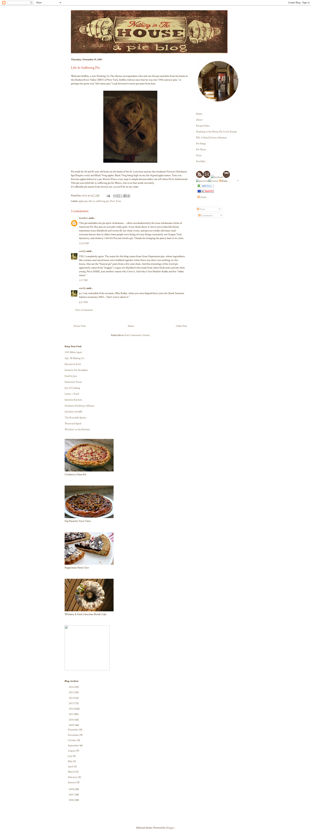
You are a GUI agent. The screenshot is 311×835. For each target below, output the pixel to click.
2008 (72, 789)
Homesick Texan (73, 382)
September (74, 745)
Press (198, 155)
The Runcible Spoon (75, 417)
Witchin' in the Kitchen (77, 429)
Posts (202, 209)
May (70, 761)
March (71, 771)
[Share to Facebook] (125, 196)
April (71, 766)
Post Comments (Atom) (137, 335)
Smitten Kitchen (73, 399)
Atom (203, 197)
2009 (72, 725)
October (72, 740)
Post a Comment (84, 310)
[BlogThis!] (118, 196)
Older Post (181, 326)
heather (83, 218)
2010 (72, 719)
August (72, 750)
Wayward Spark (73, 423)
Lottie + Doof (72, 394)
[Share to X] (121, 196)
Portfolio (200, 161)
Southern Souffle (73, 411)
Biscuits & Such (73, 364)
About (199, 119)
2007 (72, 794)
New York (115, 201)
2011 (71, 714)
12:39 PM (84, 243)
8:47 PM (83, 302)
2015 (71, 692)
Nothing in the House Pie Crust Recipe (216, 131)
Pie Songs (201, 143)
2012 (71, 708)
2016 (71, 687)
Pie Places (201, 149)
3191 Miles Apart (73, 352)
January (72, 782)
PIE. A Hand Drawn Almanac (211, 137)
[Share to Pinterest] (128, 196)
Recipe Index (202, 125)
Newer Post (80, 326)
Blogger (170, 827)
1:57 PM (83, 280)
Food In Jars (71, 376)
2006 (72, 800)
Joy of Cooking (72, 388)
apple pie (82, 201)
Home (131, 326)
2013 (71, 703)
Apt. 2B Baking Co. (75, 358)
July (70, 756)
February (73, 777)
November (74, 735)
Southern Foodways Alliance (79, 405)
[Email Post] (108, 195)
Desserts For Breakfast (76, 370)
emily (82, 251)
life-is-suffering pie (99, 201)
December (73, 729)
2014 (71, 698)
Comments (206, 215)
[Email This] (115, 196)
